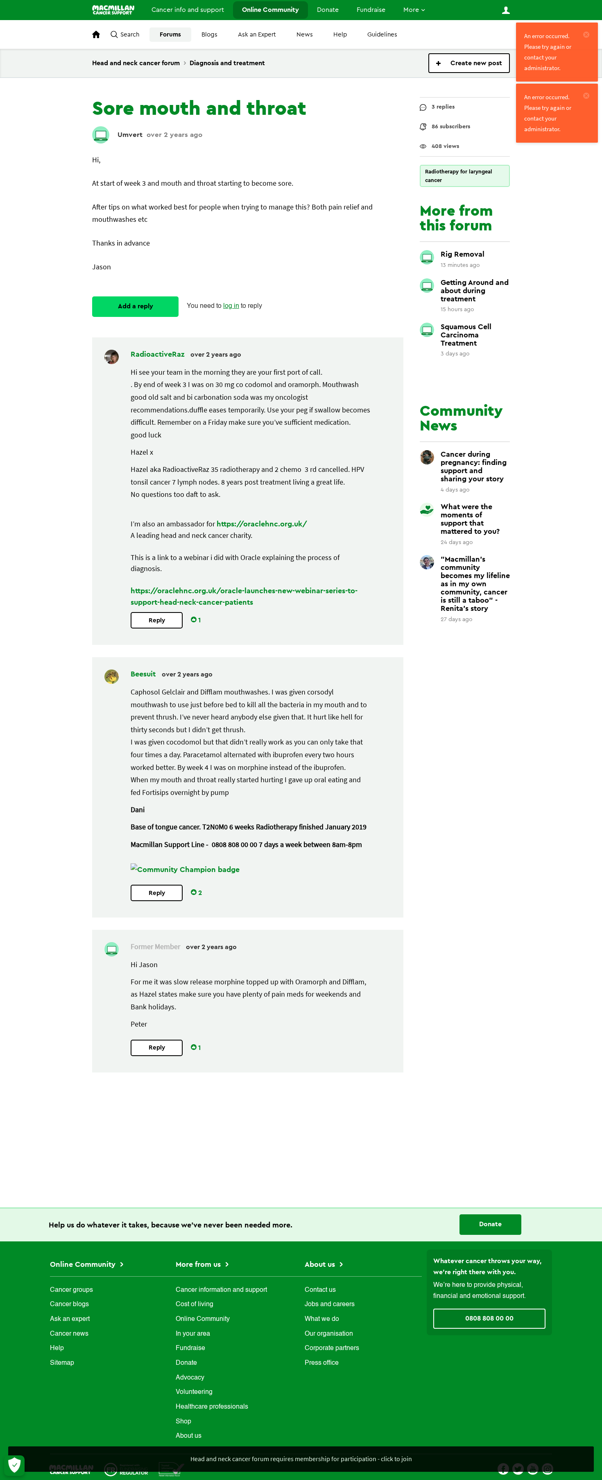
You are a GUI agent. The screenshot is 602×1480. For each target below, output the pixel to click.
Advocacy (190, 1378)
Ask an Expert (257, 35)
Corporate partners (332, 1348)
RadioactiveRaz (158, 354)
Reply (157, 620)
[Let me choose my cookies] (14, 1465)
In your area (193, 1334)
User (506, 10)
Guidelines (382, 35)
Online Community (270, 10)
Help (340, 35)
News (304, 35)
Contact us (320, 1290)
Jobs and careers (330, 1304)
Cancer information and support (221, 1290)
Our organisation (329, 1334)
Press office (322, 1363)
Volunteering (194, 1392)
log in (231, 306)
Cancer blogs (69, 1304)
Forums (170, 35)
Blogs (209, 35)
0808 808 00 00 (489, 1318)
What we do (322, 1319)
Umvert (130, 134)
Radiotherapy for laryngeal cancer (458, 176)
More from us (199, 1264)
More (411, 10)
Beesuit (144, 674)
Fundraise (371, 10)
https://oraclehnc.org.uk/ (262, 524)
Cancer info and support (188, 10)
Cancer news (69, 1334)
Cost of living (194, 1304)
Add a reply (135, 306)
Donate (328, 10)
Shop (183, 1422)
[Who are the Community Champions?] (185, 869)
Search (129, 35)
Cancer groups (71, 1290)
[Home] (113, 10)
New (469, 63)
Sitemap (62, 1363)
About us (188, 1436)
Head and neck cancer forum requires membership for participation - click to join (301, 1459)
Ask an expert (70, 1319)
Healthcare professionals (212, 1407)
